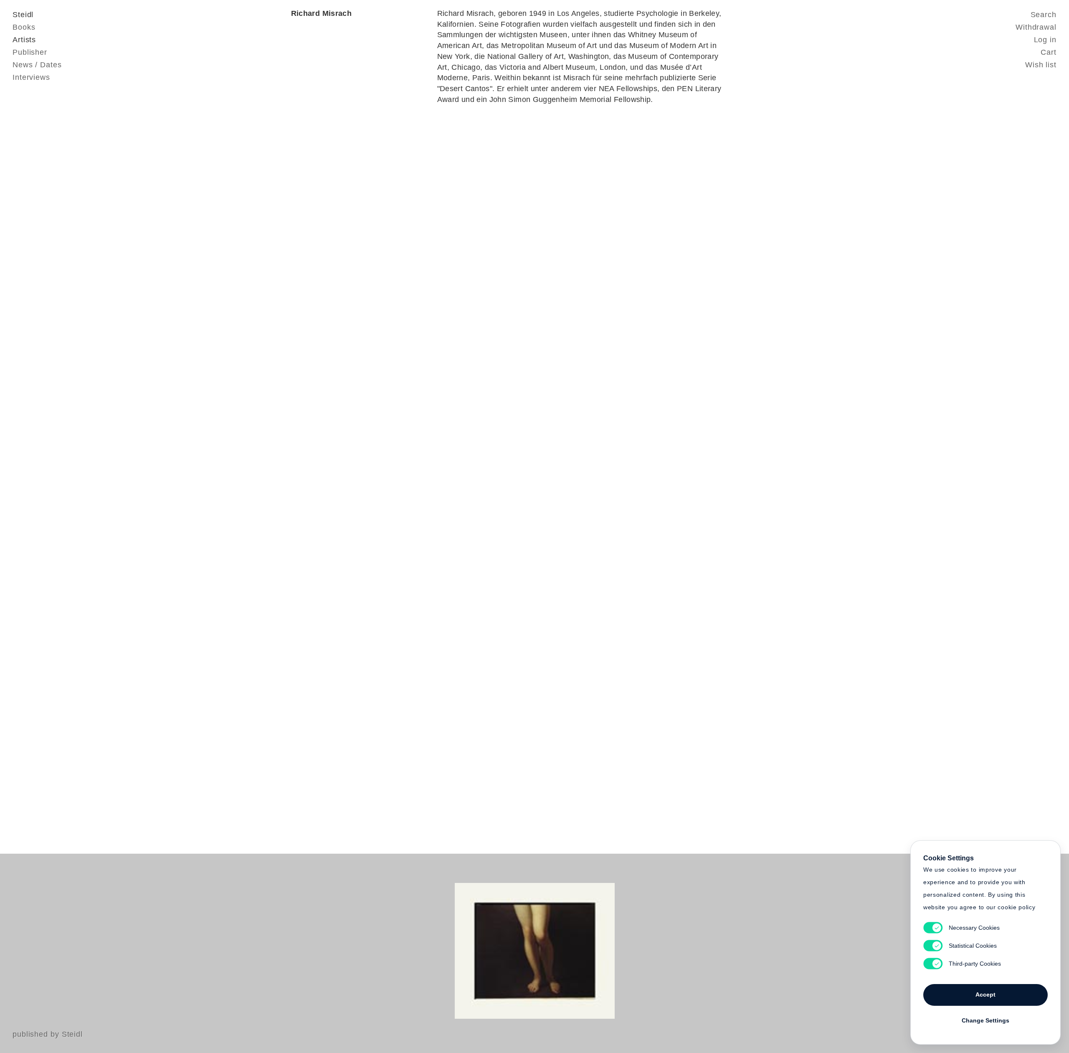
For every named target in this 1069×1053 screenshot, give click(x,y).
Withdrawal (1036, 27)
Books (24, 27)
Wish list (1040, 65)
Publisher (30, 52)
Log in (1045, 40)
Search (1043, 14)
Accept (985, 994)
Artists (24, 40)
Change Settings (985, 1020)
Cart (1048, 52)
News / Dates (37, 65)
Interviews (31, 77)
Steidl (23, 14)
